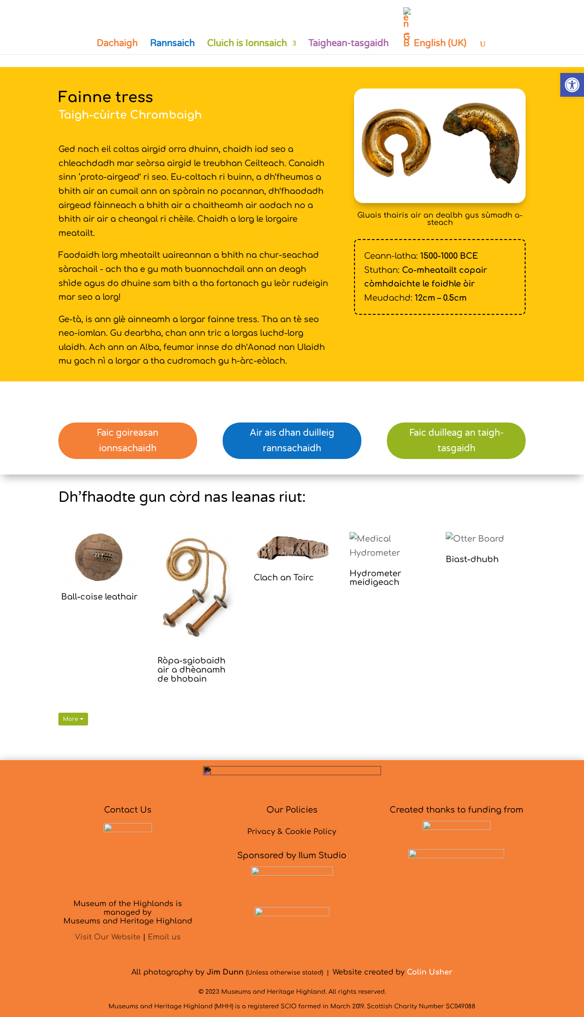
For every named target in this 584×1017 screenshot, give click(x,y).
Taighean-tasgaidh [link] (348, 44)
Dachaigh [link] (117, 44)
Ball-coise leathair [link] (99, 596)
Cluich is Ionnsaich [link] (247, 44)
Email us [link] (164, 937)
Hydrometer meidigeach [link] (375, 578)
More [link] (71, 719)
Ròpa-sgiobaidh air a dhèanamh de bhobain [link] (191, 669)
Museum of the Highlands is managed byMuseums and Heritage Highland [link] (127, 912)
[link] (572, 85)
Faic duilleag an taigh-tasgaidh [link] (456, 441)
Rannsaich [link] (172, 44)
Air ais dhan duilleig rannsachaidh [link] (292, 441)
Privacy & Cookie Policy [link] (291, 832)
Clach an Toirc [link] (284, 577)
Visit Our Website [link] (108, 937)
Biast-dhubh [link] (472, 559)
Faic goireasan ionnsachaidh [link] (127, 441)
